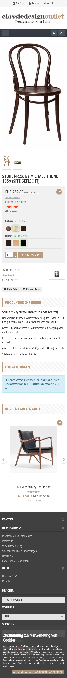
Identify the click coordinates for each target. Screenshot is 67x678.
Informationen (12, 528)
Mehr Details (12, 289)
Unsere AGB (8, 556)
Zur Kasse (20, 3)
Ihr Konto (36, 3)
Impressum (7, 541)
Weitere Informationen (23, 672)
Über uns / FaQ (9, 576)
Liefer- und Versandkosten (15, 561)
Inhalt (6, 568)
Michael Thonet (32, 289)
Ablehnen (41, 671)
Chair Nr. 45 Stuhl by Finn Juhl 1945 (33, 487)
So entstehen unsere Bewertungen (19, 551)
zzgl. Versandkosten (12, 197)
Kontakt (7, 519)
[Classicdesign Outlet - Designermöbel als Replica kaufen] (33, 18)
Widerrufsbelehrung (12, 546)
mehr (7, 388)
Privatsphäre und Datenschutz (17, 536)
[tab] (33, 520)
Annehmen (56, 671)
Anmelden (51, 3)
